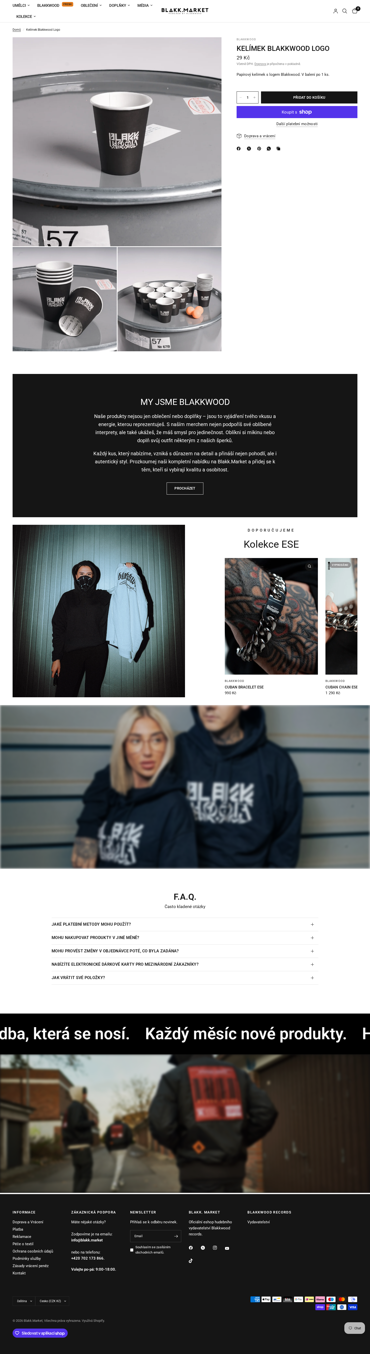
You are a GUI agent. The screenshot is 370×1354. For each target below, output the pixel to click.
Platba (18, 1229)
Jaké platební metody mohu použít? (91, 924)
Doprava (260, 64)
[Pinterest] (260, 149)
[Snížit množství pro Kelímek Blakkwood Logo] (240, 97)
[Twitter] (206, 1247)
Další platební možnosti (297, 124)
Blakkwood (48, 5)
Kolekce (24, 16)
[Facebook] (194, 1247)
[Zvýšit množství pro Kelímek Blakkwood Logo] (254, 97)
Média (143, 5)
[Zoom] (211, 48)
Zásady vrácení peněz (31, 1266)
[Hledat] (345, 11)
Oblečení (89, 5)
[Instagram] (218, 1247)
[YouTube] (230, 1248)
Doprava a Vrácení (28, 1222)
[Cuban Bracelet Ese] (271, 616)
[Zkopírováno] (279, 149)
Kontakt (19, 1273)
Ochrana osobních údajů (33, 1251)
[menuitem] (23, 5)
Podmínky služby (27, 1258)
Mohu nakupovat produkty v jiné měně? (95, 937)
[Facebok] (240, 149)
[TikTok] (194, 1260)
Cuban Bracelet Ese (244, 687)
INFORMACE (24, 1212)
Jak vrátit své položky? (78, 977)
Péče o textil (23, 1244)
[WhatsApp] (270, 149)
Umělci (19, 5)
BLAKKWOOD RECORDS (269, 1212)
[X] (250, 149)
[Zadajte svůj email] (176, 1236)
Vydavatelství (258, 1222)
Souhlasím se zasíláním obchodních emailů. (153, 1249)
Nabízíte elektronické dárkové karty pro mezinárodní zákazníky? (125, 964)
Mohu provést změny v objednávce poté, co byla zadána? (115, 951)
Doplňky (117, 5)
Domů (17, 29)
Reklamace (22, 1236)
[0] (353, 11)
